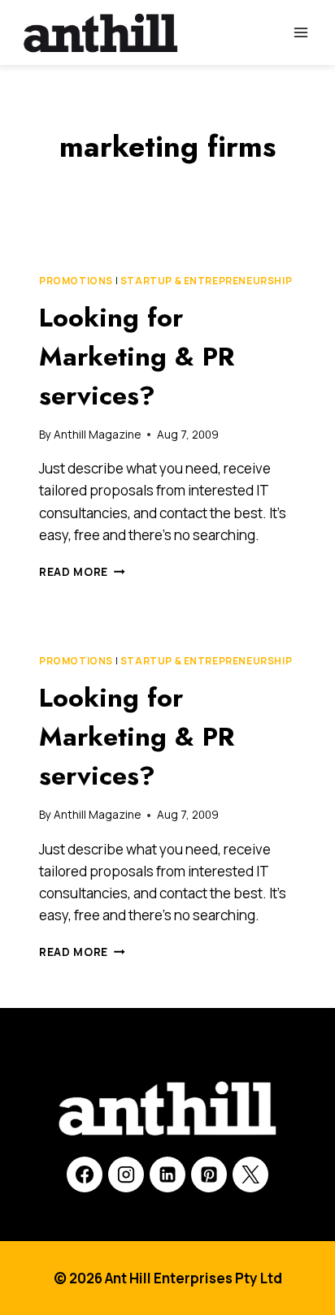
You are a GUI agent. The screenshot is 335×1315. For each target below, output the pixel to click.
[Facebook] (84, 1174)
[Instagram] (126, 1174)
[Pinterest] (209, 1174)
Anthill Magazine (97, 434)
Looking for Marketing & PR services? (136, 356)
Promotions (76, 281)
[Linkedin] (167, 1174)
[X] (250, 1174)
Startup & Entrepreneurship (206, 281)
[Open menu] (300, 32)
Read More (82, 571)
